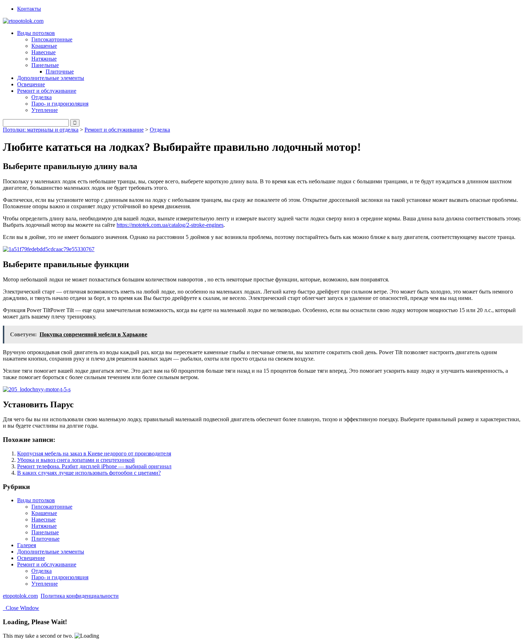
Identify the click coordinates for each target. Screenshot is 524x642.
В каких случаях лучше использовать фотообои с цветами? (89, 473)
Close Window (21, 608)
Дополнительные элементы (50, 78)
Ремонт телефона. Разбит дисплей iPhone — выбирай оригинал (94, 466)
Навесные (43, 52)
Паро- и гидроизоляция (59, 104)
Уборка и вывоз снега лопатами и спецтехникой (76, 460)
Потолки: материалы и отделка (40, 130)
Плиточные (60, 71)
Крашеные (44, 46)
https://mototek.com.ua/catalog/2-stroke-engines (170, 225)
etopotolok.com (20, 596)
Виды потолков (36, 500)
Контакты (29, 9)
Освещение (31, 84)
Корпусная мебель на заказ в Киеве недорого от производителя (94, 453)
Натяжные (44, 59)
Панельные (45, 532)
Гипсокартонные (51, 39)
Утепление (44, 110)
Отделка (41, 97)
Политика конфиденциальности (80, 596)
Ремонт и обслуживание (114, 130)
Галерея (26, 545)
